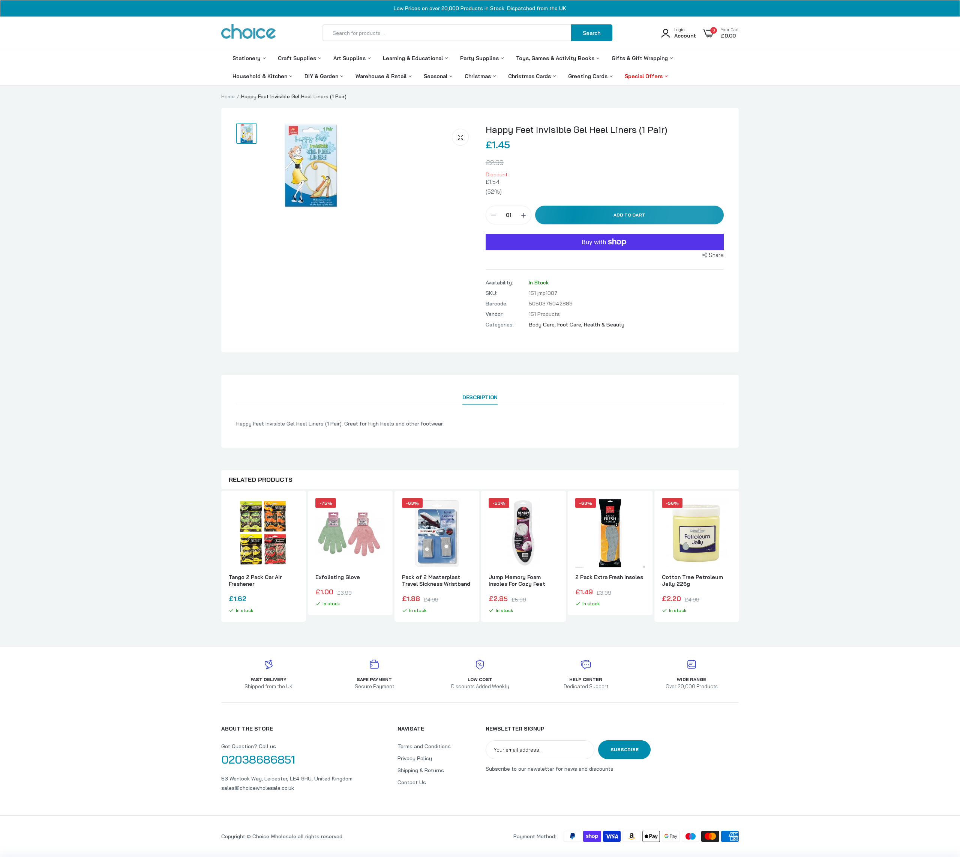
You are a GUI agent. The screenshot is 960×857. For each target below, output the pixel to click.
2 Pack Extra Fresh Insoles (609, 577)
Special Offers (644, 76)
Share (716, 255)
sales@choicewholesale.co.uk (257, 788)
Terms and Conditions (424, 746)
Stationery (247, 58)
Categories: (500, 324)
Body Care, (543, 324)
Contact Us (412, 782)
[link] (291, 510)
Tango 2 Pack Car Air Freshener (255, 580)
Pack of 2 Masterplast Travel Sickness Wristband (436, 580)
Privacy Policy (415, 758)
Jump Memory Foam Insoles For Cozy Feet (517, 580)
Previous (221, 557)
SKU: (491, 293)
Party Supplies (480, 58)
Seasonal (436, 76)
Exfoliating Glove (337, 577)
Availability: (499, 282)
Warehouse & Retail (382, 76)
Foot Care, (570, 324)
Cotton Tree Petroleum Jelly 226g (692, 580)
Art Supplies (350, 58)
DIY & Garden (322, 76)
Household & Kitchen (260, 76)
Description (479, 397)
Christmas (478, 76)
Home (228, 96)
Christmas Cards (530, 76)
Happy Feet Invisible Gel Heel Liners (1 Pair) (576, 129)
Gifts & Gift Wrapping (640, 58)
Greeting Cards (588, 76)
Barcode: (496, 303)
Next (738, 557)
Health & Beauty (604, 324)
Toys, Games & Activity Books (556, 58)
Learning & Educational (413, 58)
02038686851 (258, 759)
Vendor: (495, 314)
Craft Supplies (298, 58)
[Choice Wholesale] (248, 32)
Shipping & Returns (421, 770)
